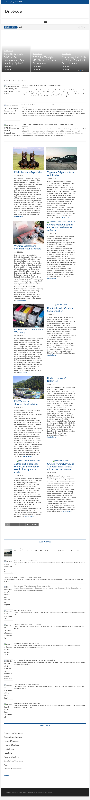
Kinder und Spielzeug (11, 745)
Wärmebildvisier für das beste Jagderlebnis (27, 703)
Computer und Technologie (13, 733)
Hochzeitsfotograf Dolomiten (56, 379)
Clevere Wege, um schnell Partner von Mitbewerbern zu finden (60, 227)
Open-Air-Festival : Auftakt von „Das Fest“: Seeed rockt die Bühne (41, 85)
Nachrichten (8, 50)
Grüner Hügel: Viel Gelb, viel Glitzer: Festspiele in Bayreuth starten (74, 60)
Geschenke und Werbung (13, 737)
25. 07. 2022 (66, 66)
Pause (78, 27)
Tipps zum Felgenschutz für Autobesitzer (26, 549)
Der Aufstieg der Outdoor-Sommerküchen (60, 309)
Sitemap (7, 775)
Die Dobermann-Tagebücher (28, 172)
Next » (34, 525)
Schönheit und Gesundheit (13, 761)
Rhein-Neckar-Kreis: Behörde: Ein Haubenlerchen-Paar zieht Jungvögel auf (14, 59)
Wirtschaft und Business (13, 769)
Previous (81, 27)
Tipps (6, 765)
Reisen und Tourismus (12, 757)
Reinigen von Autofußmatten (22, 610)
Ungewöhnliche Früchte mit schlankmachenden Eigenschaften (23, 577)
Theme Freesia (22, 792)
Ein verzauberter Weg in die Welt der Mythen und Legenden (32, 586)
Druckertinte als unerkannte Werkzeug (25, 561)
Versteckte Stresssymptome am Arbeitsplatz (27, 624)
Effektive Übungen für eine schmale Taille (26, 643)
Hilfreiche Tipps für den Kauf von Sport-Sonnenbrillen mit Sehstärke (34, 660)
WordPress (31, 792)
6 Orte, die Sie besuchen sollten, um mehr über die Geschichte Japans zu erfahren (27, 467)
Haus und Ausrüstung (11, 741)
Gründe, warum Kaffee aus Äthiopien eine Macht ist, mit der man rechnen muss (60, 466)
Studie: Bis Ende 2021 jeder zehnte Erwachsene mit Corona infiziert (42, 105)
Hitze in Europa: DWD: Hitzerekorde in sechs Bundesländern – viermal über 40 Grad (47, 124)
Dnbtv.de (13, 11)
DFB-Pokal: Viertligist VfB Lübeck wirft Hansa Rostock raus (40, 27)
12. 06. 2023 (8, 66)
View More (8, 69)
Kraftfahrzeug (9, 749)
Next (84, 27)
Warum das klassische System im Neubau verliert (27, 247)
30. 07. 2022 (37, 66)
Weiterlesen (62, 96)
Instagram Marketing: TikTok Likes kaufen (26, 684)
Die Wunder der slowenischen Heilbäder (26, 402)
